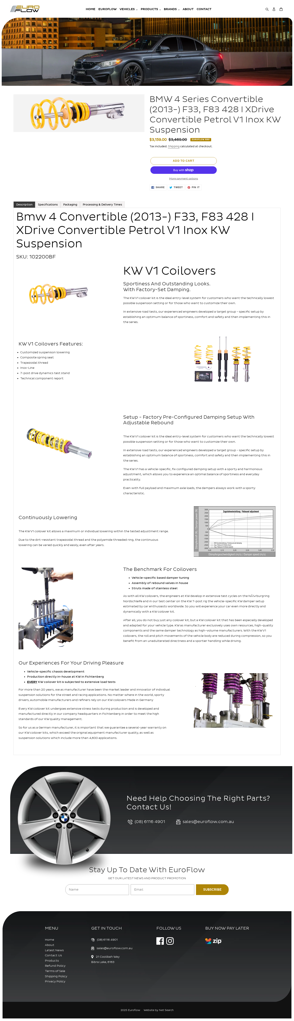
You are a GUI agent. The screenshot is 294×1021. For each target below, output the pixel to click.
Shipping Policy (56, 976)
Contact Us (53, 955)
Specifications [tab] (48, 204)
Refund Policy (55, 966)
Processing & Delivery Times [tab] (102, 204)
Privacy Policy (55, 981)
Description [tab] (24, 204)
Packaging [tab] (70, 204)
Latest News (54, 950)
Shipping (173, 146)
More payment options (183, 178)
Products (52, 960)
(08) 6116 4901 (107, 939)
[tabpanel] (147, 481)
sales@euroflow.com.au (115, 948)
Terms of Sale (55, 971)
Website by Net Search (159, 1010)
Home (49, 939)
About (49, 945)
